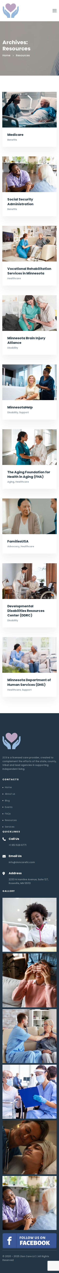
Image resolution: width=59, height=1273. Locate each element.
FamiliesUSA (18, 541)
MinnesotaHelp (20, 407)
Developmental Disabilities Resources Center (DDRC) (25, 611)
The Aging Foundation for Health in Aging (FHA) (28, 474)
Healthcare (14, 278)
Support (24, 412)
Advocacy (13, 546)
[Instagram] (5, 897)
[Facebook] (2, 897)
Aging (10, 481)
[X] (9, 897)
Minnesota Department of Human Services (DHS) (29, 682)
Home (6, 55)
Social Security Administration (20, 201)
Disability (12, 347)
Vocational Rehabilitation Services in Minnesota (29, 271)
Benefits (12, 139)
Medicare (15, 134)
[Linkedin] (12, 897)
